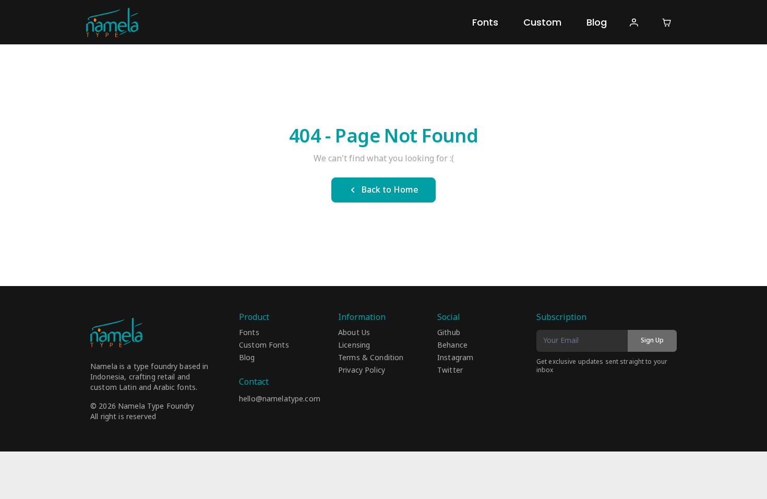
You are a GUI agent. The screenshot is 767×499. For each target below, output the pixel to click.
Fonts (485, 22)
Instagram (455, 358)
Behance (452, 345)
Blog (596, 22)
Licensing (354, 345)
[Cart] (666, 22)
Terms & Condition (370, 358)
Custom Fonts (264, 345)
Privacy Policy (361, 370)
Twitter (450, 370)
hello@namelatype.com (279, 399)
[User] (633, 22)
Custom (542, 22)
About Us (354, 333)
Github (448, 333)
